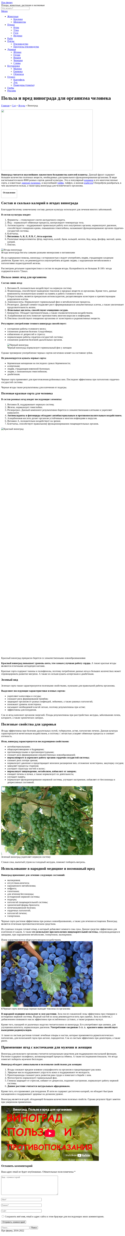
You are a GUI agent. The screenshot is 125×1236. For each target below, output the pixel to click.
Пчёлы (10, 41)
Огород (11, 77)
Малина (17, 68)
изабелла (88, 183)
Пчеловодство (20, 44)
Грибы (10, 88)
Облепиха (18, 74)
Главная (5, 105)
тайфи (60, 183)
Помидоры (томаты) (23, 85)
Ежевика (18, 71)
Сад (14, 105)
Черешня (18, 60)
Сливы (17, 63)
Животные (12, 16)
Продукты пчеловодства (26, 46)
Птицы (11, 24)
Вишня (17, 57)
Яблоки (17, 52)
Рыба (10, 38)
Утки (16, 30)
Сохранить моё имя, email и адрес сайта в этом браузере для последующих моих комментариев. (54, 1216)
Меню (4, 11)
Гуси (15, 33)
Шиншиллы (19, 22)
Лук (15, 82)
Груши (16, 55)
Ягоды (21, 105)
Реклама (11, 90)
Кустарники (13, 66)
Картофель (19, 79)
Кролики (18, 19)
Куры (16, 27)
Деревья (11, 49)
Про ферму (7, 2)
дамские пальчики (30, 183)
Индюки (17, 35)
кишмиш (88, 180)
